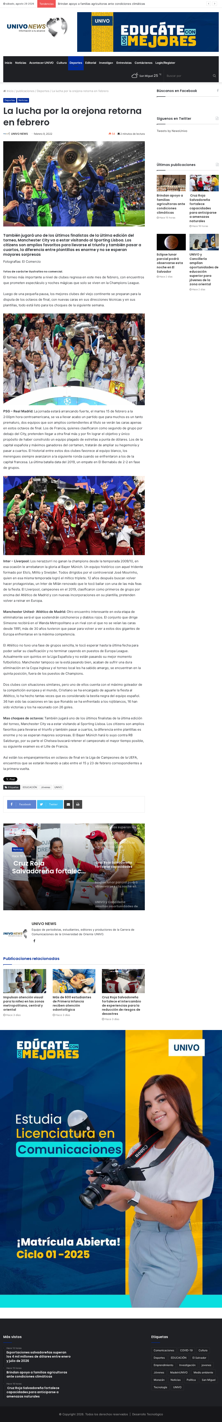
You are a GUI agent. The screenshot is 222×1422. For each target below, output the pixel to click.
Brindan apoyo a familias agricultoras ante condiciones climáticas (171, 204)
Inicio (8, 62)
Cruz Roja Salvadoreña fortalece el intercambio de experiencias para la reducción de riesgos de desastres (121, 1005)
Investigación (187, 1365)
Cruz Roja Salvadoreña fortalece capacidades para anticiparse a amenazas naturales (115, 3)
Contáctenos (143, 62)
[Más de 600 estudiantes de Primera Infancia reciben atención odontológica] (74, 981)
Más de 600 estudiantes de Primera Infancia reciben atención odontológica (72, 1003)
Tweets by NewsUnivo (172, 131)
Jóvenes (45, 787)
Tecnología (160, 1387)
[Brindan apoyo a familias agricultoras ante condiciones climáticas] (171, 183)
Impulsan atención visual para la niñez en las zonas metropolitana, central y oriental (23, 1003)
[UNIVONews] (35, 27)
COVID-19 (186, 1350)
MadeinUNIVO (179, 1372)
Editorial (90, 62)
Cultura (62, 62)
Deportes (76, 62)
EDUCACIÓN (30, 787)
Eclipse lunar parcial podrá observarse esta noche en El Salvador (170, 263)
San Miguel (208, 1379)
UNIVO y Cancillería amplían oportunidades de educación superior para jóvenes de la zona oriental (204, 269)
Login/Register (165, 62)
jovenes (206, 1365)
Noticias (20, 62)
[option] (74, 866)
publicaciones (25, 91)
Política (191, 1379)
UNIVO (58, 787)
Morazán (159, 1379)
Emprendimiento (163, 1365)
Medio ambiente (203, 1372)
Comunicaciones (164, 1350)
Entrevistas (124, 62)
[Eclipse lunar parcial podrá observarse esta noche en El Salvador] (171, 242)
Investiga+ (106, 62)
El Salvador (199, 1357)
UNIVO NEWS (19, 133)
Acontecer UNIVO (41, 62)
